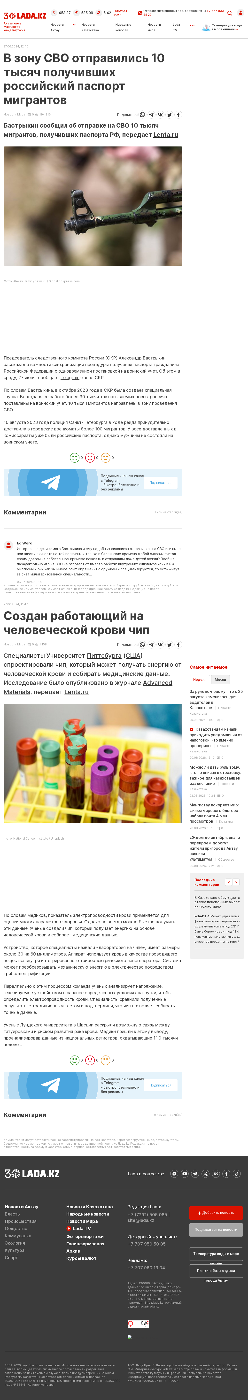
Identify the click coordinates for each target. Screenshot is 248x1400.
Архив (73, 1251)
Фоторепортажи (85, 1236)
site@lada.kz (141, 1220)
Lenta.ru (165, 134)
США (133, 655)
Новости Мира (14, 114)
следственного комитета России (69, 357)
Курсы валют (81, 1258)
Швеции (85, 1024)
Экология (15, 1243)
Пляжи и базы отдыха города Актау (216, 1273)
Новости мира (82, 1221)
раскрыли (105, 1024)
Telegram (70, 377)
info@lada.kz (154, 1302)
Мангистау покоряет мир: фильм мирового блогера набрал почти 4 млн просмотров (214, 813)
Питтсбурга (104, 655)
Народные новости (87, 1213)
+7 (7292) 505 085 (147, 1214)
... (192, 23)
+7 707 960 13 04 (146, 1267)
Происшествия (21, 1221)
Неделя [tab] (199, 679)
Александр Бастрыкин (142, 357)
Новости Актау (57, 27)
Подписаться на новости (216, 1229)
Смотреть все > (121, 12)
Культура (14, 1250)
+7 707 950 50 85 (147, 1244)
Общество (16, 1228)
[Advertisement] (93, 321)
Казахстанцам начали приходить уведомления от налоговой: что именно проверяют (216, 740)
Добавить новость (217, 1212)
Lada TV (82, 1228)
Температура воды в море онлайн (216, 1256)
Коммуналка (18, 1235)
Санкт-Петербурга (88, 422)
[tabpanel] (217, 778)
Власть (12, 1213)
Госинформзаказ (85, 1243)
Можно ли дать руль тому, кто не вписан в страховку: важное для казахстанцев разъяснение (215, 778)
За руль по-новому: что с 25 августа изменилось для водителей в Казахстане (216, 702)
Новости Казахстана (89, 1206)
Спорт (11, 1257)
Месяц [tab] (220, 679)
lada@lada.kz (149, 1306)
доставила (15, 428)
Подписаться (160, 483)
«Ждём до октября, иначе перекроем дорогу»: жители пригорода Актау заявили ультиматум (215, 848)
